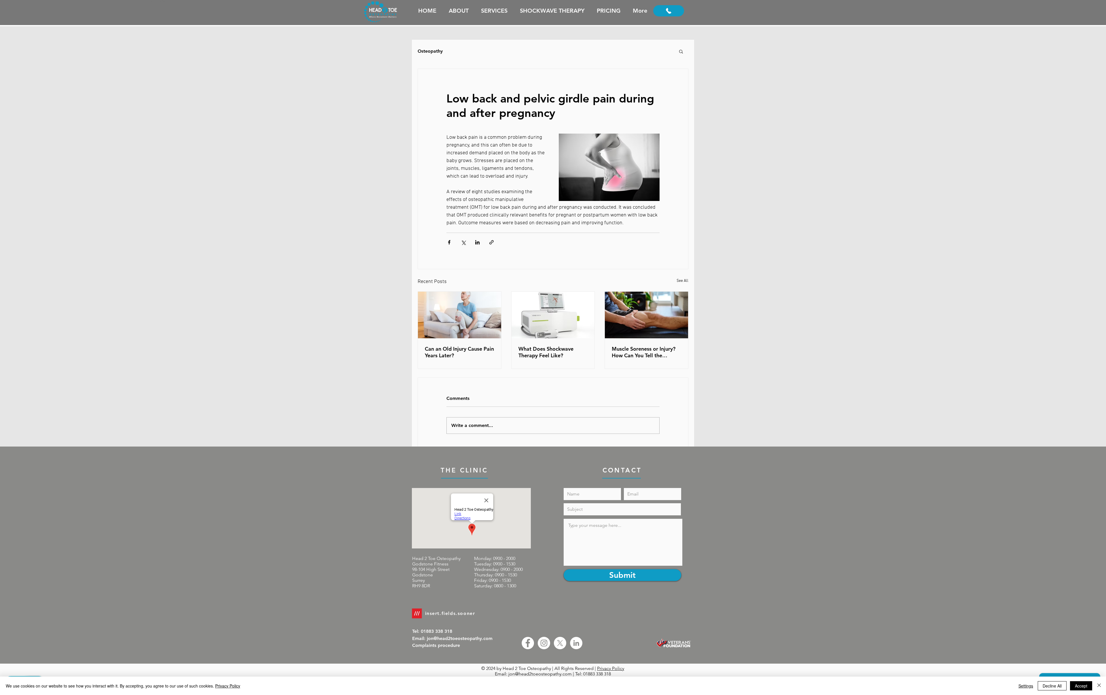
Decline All (1052, 686)
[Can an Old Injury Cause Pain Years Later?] (459, 315)
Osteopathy (430, 51)
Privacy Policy (610, 668)
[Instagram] (544, 643)
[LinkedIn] (576, 643)
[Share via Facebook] (449, 242)
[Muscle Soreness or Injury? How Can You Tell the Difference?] (646, 315)
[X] (560, 643)
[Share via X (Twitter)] (463, 242)
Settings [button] (1025, 686)
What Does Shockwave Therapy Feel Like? (545, 352)
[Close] (1099, 685)
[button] (681, 51)
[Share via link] (491, 242)
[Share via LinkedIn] (477, 242)
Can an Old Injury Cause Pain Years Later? (459, 352)
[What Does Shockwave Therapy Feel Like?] (553, 315)
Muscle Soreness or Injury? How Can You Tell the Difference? (643, 352)
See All (682, 280)
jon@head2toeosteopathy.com (540, 674)
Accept (1081, 686)
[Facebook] (528, 643)
